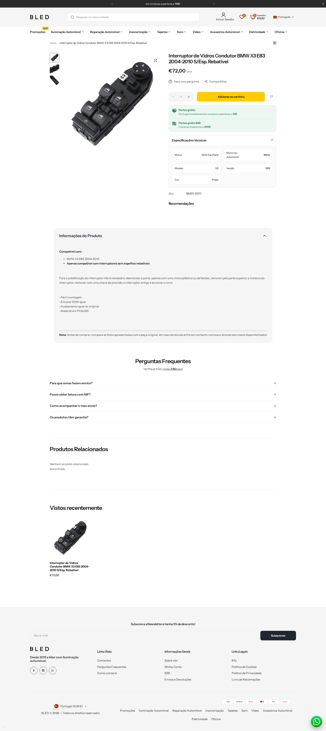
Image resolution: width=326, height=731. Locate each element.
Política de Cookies (244, 667)
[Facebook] (34, 670)
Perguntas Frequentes (111, 667)
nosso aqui (173, 369)
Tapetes (233, 710)
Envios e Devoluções (178, 679)
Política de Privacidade (246, 673)
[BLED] (39, 17)
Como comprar (107, 673)
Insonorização (214, 710)
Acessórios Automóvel (277, 710)
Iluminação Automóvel (154, 710)
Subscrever (278, 635)
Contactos (104, 660)
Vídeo (255, 710)
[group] (112, 104)
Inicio (53, 43)
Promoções (127, 710)
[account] (225, 14)
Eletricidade (200, 719)
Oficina (216, 719)
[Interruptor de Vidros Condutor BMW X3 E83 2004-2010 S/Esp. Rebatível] (70, 538)
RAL (234, 660)
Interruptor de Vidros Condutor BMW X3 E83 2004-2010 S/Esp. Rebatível (69, 566)
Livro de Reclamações (246, 679)
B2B (167, 673)
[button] (112, 4)
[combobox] (133, 17)
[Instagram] (43, 670)
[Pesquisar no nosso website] (72, 17)
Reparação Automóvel (187, 710)
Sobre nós (171, 660)
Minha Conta (173, 667)
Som (244, 710)
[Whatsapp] (52, 670)
